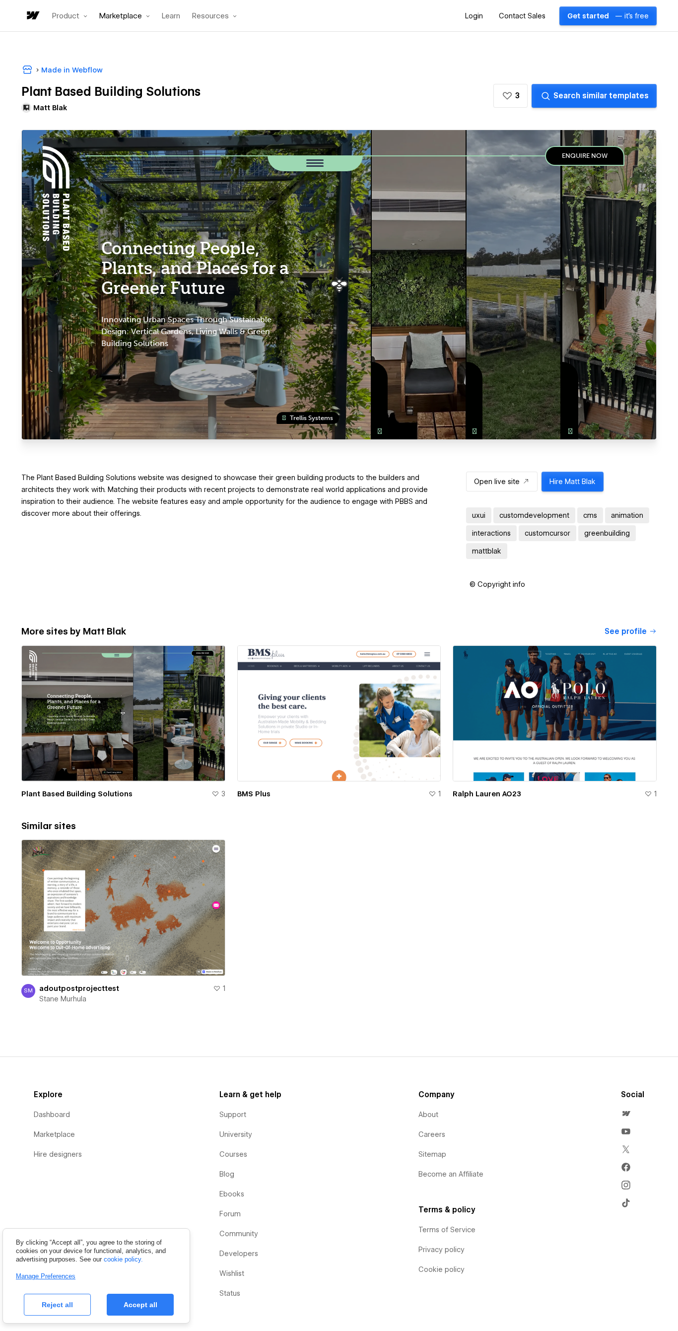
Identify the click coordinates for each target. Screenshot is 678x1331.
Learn (171, 16)
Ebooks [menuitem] (231, 1194)
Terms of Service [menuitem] (446, 1230)
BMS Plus (254, 794)
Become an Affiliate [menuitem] (450, 1174)
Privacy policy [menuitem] (441, 1250)
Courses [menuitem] (233, 1154)
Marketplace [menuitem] (54, 1134)
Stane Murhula (62, 999)
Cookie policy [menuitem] (441, 1269)
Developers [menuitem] (238, 1254)
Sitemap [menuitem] (432, 1154)
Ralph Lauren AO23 (487, 794)
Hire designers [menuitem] (58, 1154)
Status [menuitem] (229, 1293)
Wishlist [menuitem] (231, 1273)
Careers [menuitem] (431, 1134)
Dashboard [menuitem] (52, 1115)
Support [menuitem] (232, 1115)
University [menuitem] (235, 1134)
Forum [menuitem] (230, 1214)
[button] (69, 16)
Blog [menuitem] (226, 1174)
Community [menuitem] (238, 1234)
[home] (32, 16)
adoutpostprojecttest (79, 988)
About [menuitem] (428, 1115)
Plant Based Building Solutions (77, 794)
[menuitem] (626, 1114)
